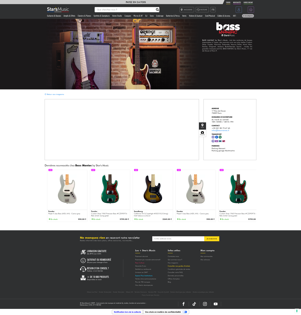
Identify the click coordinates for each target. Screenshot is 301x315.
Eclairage (160, 15)
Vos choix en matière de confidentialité (163, 312)
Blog (169, 282)
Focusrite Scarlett (163, 292)
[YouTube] (215, 304)
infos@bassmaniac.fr (220, 130)
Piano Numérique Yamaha (150, 295)
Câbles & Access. (224, 15)
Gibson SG (129, 292)
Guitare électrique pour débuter (180, 292)
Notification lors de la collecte (127, 312)
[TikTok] (194, 304)
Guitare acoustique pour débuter (203, 292)
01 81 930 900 (98, 271)
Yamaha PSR (152, 292)
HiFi (234, 15)
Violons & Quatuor (196, 15)
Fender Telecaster (118, 292)
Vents (184, 15)
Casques (128, 15)
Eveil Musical (210, 15)
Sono (152, 15)
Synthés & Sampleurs (102, 15)
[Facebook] (183, 304)
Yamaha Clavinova (141, 292)
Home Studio (117, 15)
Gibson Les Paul (92, 292)
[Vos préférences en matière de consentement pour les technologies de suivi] (297, 311)
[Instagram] (205, 304)
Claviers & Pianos (84, 15)
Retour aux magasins (55, 94)
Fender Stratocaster (105, 292)
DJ (146, 15)
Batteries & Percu (173, 15)
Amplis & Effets (70, 15)
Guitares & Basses (54, 15)
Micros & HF (138, 15)
